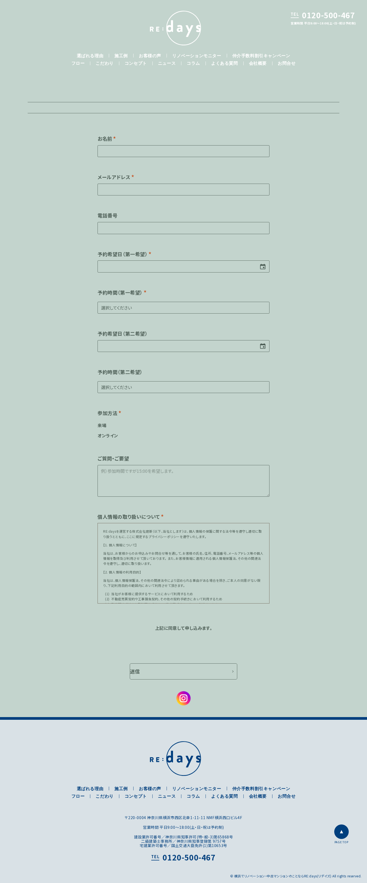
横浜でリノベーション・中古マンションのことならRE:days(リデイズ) (175, 28)
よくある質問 (224, 63)
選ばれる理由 (90, 56)
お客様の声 (150, 56)
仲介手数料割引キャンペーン (261, 56)
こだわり (104, 63)
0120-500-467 (328, 15)
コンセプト (136, 63)
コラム (193, 63)
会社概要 (258, 63)
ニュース (167, 63)
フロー (78, 63)
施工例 (121, 56)
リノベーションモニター (196, 56)
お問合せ (287, 63)
